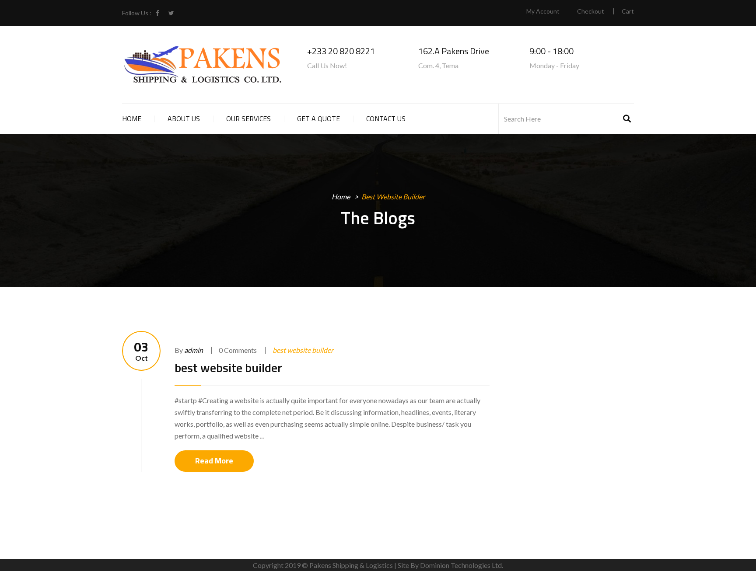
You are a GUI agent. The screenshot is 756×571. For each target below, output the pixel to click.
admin (193, 350)
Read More (214, 461)
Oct (141, 351)
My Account (543, 11)
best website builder (303, 350)
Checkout (590, 11)
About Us (184, 118)
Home (131, 118)
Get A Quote (318, 118)
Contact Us (386, 118)
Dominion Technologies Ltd (461, 565)
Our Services (248, 118)
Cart (628, 11)
